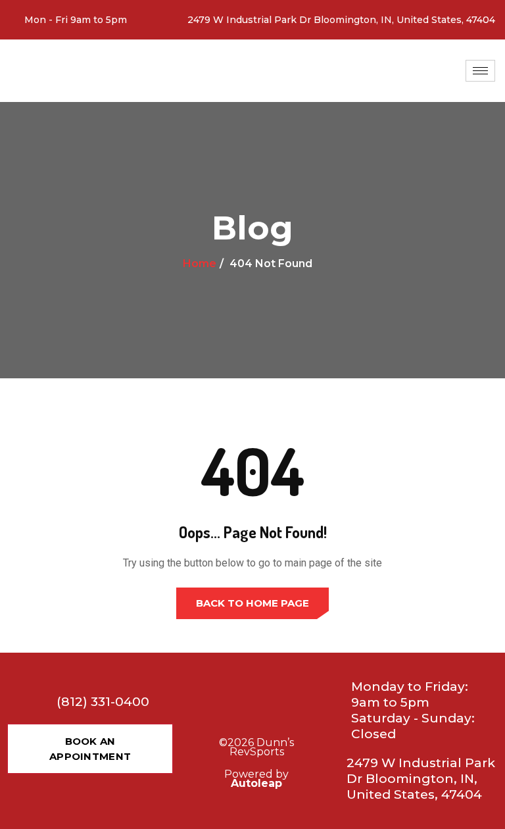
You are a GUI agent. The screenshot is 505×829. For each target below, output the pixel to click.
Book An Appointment (90, 749)
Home (199, 263)
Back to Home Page (252, 603)
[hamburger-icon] (480, 71)
